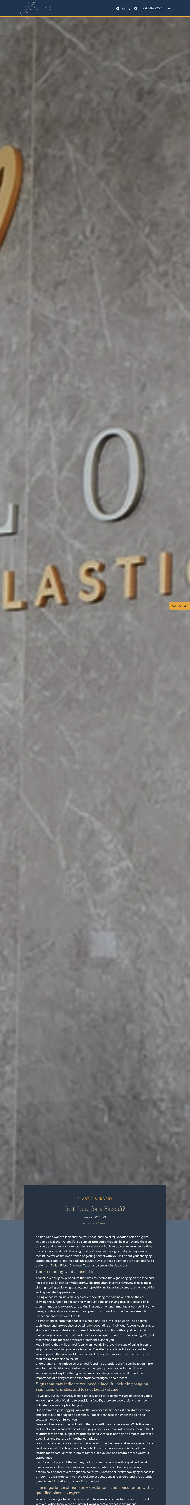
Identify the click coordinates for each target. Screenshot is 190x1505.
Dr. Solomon (101, 1223)
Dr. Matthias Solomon (111, 1261)
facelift (70, 1242)
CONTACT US (179, 605)
